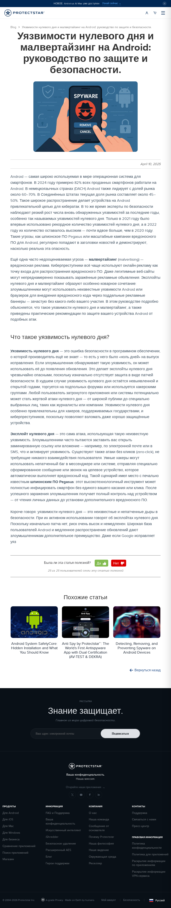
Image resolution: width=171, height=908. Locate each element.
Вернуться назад (148, 670)
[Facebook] (89, 794)
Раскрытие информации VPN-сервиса (148, 874)
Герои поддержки (57, 863)
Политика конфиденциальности (147, 846)
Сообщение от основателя (99, 828)
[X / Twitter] (72, 794)
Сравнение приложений (19, 846)
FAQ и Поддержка (58, 813)
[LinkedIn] (98, 794)
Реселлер (95, 863)
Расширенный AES (58, 850)
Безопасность (131, 900)
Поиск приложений (15, 853)
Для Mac (8, 826)
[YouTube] (81, 794)
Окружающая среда (102, 857)
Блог (49, 857)
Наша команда (99, 819)
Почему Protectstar (101, 837)
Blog (13, 27)
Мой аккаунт (108, 900)
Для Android (11, 813)
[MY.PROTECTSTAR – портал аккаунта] (146, 12)
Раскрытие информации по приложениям (148, 863)
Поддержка (139, 813)
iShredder (52, 837)
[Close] (164, 3)
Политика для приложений (150, 854)
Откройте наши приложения (85, 787)
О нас (93, 813)
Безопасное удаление (61, 844)
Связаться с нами (144, 819)
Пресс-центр (140, 826)
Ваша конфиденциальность (60, 821)
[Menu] (163, 12)
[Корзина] (154, 12)
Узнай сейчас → (111, 3)
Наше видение (99, 850)
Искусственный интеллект (63, 830)
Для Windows (11, 833)
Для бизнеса (11, 839)
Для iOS (8, 819)
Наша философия (101, 844)
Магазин (8, 859)
